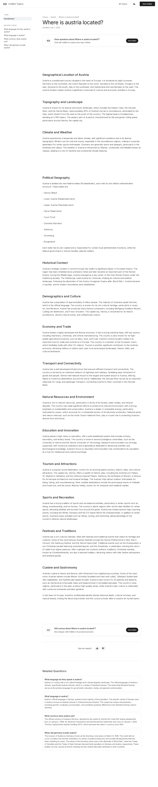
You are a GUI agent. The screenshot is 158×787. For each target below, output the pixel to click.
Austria (53, 17)
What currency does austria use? (15, 40)
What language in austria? (14, 35)
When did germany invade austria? (15, 46)
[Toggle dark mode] (134, 3)
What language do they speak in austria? (17, 30)
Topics (45, 17)
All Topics (123, 4)
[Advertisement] (92, 58)
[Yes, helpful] (97, 648)
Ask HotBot (147, 4)
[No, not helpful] (103, 648)
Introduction (9, 19)
